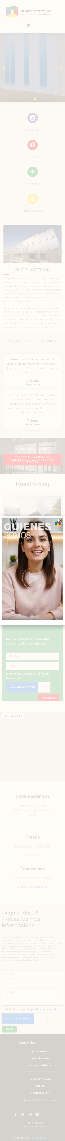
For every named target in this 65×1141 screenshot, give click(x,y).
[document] (32, 570)
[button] (60, 520)
